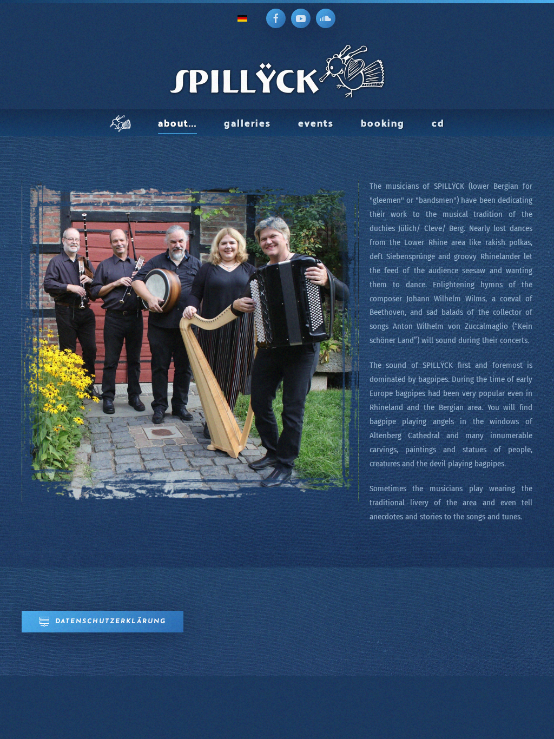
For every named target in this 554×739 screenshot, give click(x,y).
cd (438, 122)
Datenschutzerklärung (110, 621)
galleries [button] (247, 122)
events (316, 122)
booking (383, 122)
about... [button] (177, 122)
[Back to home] (277, 71)
